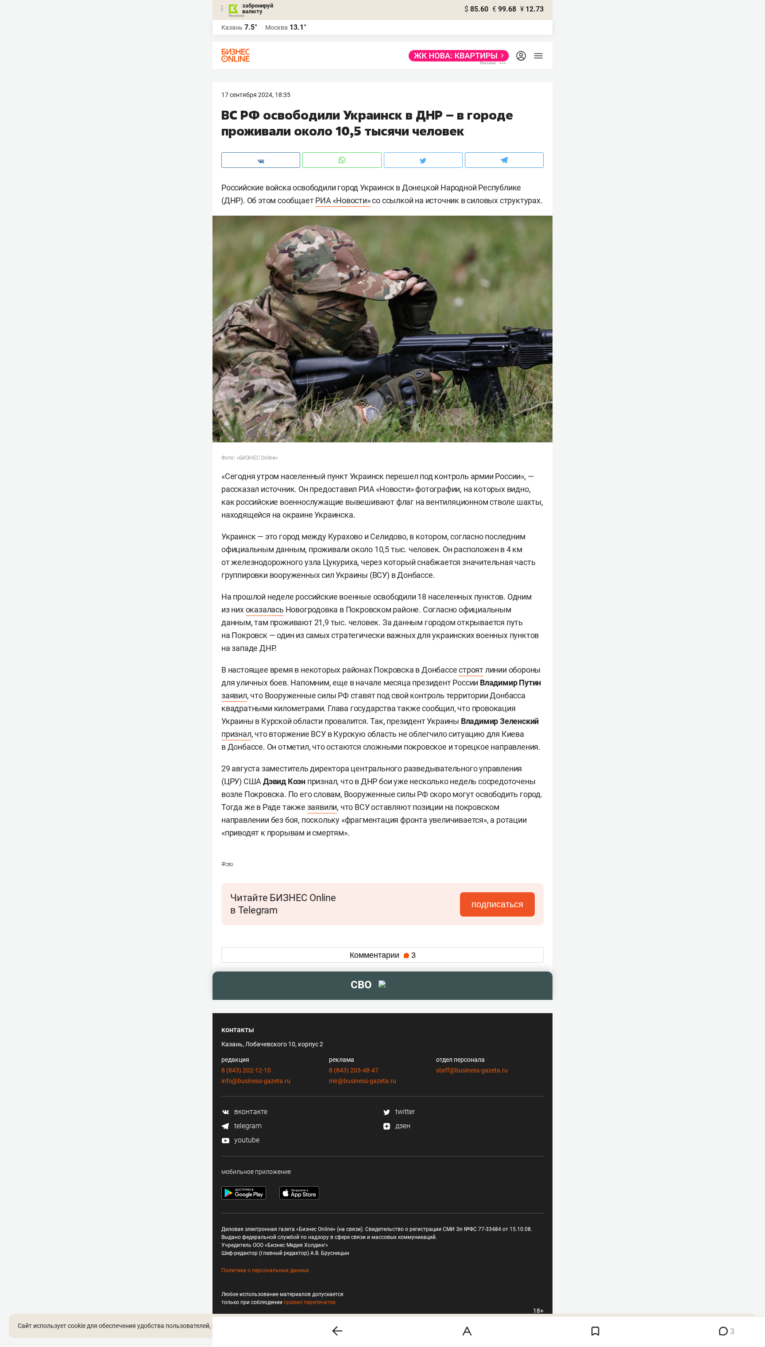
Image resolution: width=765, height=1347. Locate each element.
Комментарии (383, 955)
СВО (227, 864)
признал (236, 734)
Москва (276, 27)
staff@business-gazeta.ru (472, 1070)
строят (471, 669)
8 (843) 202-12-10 (246, 1070)
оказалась (265, 609)
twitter (404, 1111)
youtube (245, 1140)
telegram (247, 1126)
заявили (322, 807)
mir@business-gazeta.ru (362, 1080)
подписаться (497, 904)
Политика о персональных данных (265, 1270)
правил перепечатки (310, 1302)
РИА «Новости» (342, 200)
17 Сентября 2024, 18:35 (255, 94)
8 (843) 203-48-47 (354, 1070)
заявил (234, 695)
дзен (402, 1126)
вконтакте (249, 1111)
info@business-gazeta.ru (255, 1080)
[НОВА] (456, 56)
